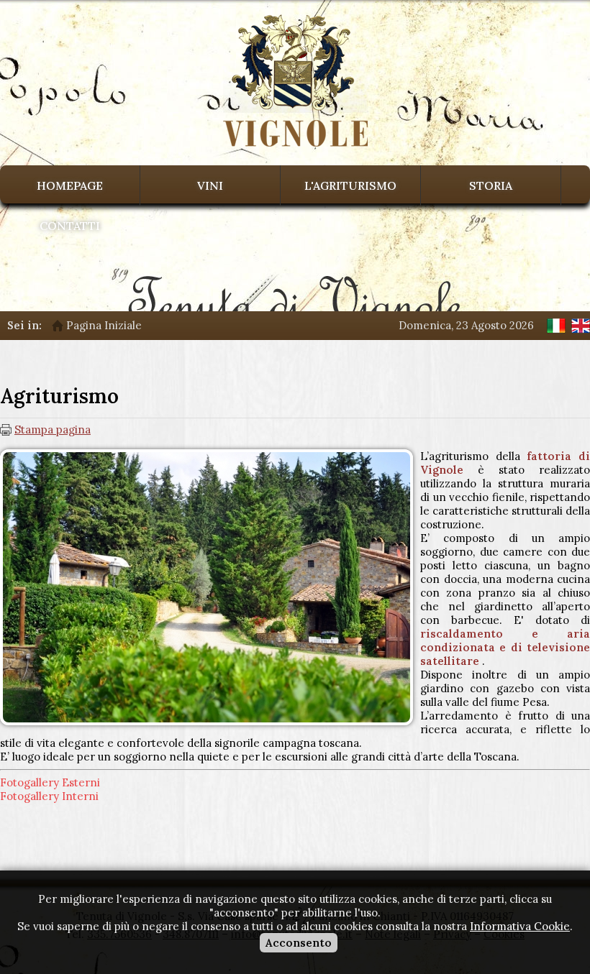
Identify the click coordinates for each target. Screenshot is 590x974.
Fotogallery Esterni (50, 782)
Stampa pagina (52, 429)
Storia (490, 185)
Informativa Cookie (520, 926)
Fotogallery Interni (49, 796)
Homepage (70, 185)
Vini (210, 185)
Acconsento (299, 943)
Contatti (70, 226)
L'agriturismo (350, 185)
